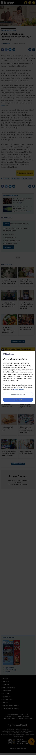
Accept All (18, 400)
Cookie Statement (18, 389)
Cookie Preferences (18, 395)
